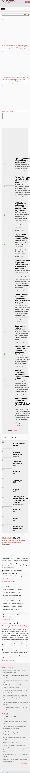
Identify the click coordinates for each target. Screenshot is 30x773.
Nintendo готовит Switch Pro (10, 573)
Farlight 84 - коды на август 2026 (11, 687)
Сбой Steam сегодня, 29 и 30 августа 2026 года (15, 695)
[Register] (29, 2)
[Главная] (8, 2)
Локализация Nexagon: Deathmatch (11, 657)
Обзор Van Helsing (7, 111)
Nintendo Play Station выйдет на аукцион (13, 576)
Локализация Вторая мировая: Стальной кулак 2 (15, 652)
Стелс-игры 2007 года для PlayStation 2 (13, 606)
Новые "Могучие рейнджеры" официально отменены (22, 349)
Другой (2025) (18, 481)
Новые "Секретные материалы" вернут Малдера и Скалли (22, 374)
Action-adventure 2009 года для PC (11, 600)
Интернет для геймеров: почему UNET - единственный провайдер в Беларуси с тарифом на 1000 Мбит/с (15, 732)
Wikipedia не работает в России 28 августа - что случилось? (20, 207)
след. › (15, 430)
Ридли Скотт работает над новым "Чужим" (22, 236)
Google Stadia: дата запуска (10, 578)
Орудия (16, 490)
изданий (10, 623)
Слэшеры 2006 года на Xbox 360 (11, 609)
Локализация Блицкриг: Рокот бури (12, 655)
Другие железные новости (8, 581)
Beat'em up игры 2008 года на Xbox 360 (13, 603)
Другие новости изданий (8, 660)
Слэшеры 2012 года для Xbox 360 (11, 592)
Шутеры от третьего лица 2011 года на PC (13, 595)
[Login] (26, 2)
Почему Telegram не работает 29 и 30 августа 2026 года (22, 180)
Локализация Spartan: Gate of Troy (14, 626)
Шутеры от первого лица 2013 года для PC (14, 589)
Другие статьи (24, 763)
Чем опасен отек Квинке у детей (11, 742)
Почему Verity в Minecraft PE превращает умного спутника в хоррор (22, 298)
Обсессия (17, 509)
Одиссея (16, 471)
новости (11, 538)
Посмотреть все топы (7, 619)
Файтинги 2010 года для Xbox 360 (11, 598)
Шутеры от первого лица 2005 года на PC (13, 612)
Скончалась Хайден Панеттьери (20, 328)
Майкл (15, 518)
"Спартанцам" (5, 635)
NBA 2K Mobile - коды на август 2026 (12, 684)
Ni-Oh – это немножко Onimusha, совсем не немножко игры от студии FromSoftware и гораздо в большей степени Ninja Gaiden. (15, 47)
